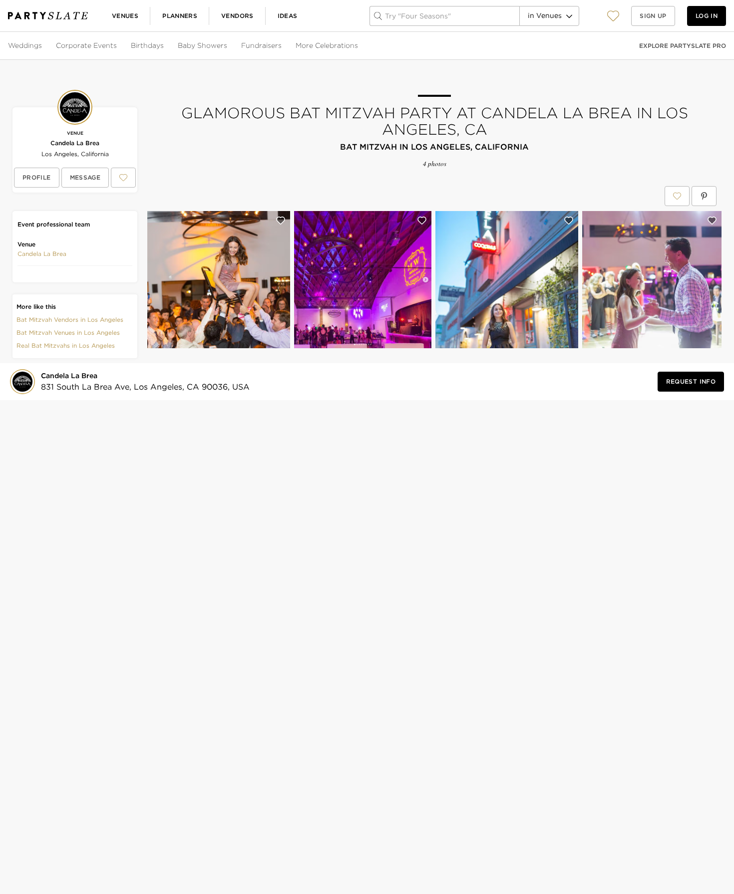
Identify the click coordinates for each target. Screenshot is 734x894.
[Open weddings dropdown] (43, 46)
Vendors (237, 15)
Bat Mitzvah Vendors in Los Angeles (69, 319)
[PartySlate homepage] (48, 15)
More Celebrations (327, 45)
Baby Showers (202, 45)
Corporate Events (86, 45)
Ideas (288, 15)
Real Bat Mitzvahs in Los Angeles (65, 345)
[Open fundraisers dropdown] (283, 46)
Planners (179, 15)
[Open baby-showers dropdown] (228, 46)
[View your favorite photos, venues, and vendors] (613, 16)
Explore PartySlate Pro (682, 45)
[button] (613, 15)
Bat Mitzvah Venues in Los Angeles (68, 332)
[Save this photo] (280, 220)
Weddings (25, 45)
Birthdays (147, 45)
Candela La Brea (74, 143)
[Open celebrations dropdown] (359, 46)
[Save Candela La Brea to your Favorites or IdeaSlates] (123, 178)
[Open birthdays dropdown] (165, 46)
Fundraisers (261, 45)
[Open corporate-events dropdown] (118, 46)
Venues (125, 15)
